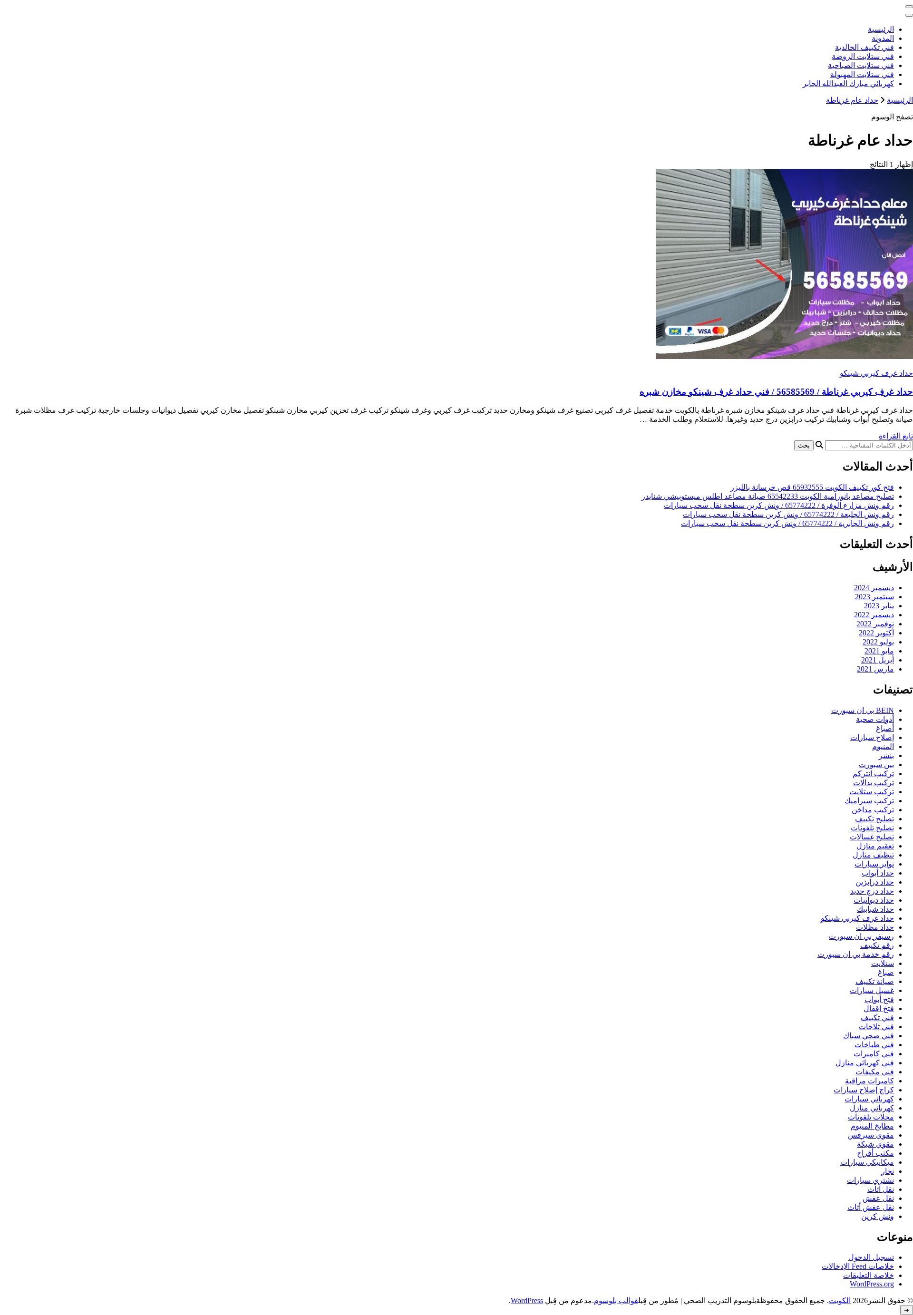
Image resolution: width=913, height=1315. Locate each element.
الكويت (840, 1300)
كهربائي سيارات (869, 1099)
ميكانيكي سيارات (867, 1162)
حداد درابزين (874, 882)
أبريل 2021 (877, 660)
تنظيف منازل (873, 855)
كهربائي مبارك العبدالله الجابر (848, 83)
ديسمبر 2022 (874, 615)
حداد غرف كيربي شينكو (876, 373)
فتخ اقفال (879, 1008)
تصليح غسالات (872, 837)
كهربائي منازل (872, 1108)
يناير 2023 (879, 606)
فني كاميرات (874, 1054)
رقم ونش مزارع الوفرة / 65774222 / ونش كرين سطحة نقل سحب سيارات (779, 505)
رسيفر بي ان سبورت (861, 936)
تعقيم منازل (875, 846)
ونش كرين (877, 1216)
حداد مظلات (875, 927)
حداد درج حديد (872, 891)
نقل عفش (878, 1198)
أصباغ (885, 728)
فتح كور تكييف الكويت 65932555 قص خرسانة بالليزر (812, 487)
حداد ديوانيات (874, 900)
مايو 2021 (879, 651)
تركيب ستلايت (871, 792)
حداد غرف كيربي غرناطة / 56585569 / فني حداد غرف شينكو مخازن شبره (776, 392)
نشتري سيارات (870, 1180)
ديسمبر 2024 (874, 588)
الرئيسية (881, 29)
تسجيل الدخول (871, 1257)
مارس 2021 (875, 669)
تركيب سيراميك (869, 801)
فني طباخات (874, 1045)
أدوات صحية (875, 719)
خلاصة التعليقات (868, 1275)
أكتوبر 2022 (876, 633)
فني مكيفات (874, 1072)
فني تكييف (877, 1017)
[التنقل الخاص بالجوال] (909, 6)
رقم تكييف (877, 945)
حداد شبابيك (875, 909)
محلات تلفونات (871, 1117)
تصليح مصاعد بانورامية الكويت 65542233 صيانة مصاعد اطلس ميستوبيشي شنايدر (767, 496)
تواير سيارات (874, 864)
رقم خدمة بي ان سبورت (855, 954)
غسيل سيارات (872, 990)
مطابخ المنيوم (872, 1126)
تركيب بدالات (873, 783)
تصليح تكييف (874, 819)
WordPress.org (872, 1284)
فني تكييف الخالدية (864, 47)
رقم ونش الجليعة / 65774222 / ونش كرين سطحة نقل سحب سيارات (788, 514)
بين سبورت (876, 764)
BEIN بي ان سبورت (862, 710)
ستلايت (882, 963)
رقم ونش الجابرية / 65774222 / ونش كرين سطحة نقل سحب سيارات (787, 523)
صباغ (886, 972)
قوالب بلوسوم (616, 1300)
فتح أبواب (879, 999)
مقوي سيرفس (871, 1135)
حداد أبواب (878, 873)
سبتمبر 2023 (874, 597)
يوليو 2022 (878, 642)
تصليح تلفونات (872, 828)
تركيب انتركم (873, 774)
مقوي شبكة (875, 1144)
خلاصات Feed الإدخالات (858, 1266)
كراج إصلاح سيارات (864, 1090)
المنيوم (883, 746)
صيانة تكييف (874, 981)
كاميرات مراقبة (869, 1081)
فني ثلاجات (876, 1027)
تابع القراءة (896, 436)
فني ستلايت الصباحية (861, 65)
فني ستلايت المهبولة (862, 74)
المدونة (883, 38)
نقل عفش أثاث (870, 1207)
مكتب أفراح (875, 1153)
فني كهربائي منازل (864, 1063)
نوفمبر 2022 (875, 624)
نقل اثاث (880, 1189)
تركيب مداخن (873, 810)
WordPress (527, 1300)
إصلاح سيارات (872, 737)
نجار (887, 1171)
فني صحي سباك (868, 1036)
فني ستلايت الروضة (863, 56)
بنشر (886, 755)
